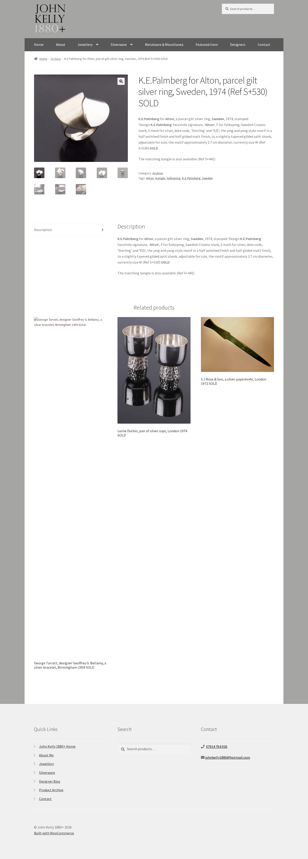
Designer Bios (49, 781)
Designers (237, 44)
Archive (56, 59)
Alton (150, 178)
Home (39, 44)
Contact (264, 44)
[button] (121, 81)
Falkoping (173, 178)
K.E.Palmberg (191, 178)
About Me (46, 755)
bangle (160, 178)
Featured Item (207, 44)
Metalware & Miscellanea (164, 44)
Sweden (207, 178)
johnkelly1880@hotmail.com (227, 757)
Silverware (119, 44)
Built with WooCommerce (54, 833)
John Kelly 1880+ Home (57, 746)
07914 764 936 (216, 746)
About (60, 44)
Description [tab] (43, 229)
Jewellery (85, 44)
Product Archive (51, 790)
